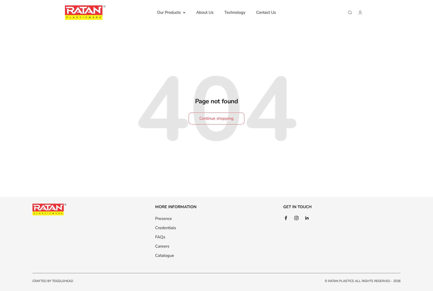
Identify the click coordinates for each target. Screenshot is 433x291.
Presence (163, 218)
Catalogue (164, 255)
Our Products (169, 12)
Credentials (165, 227)
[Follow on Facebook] (285, 218)
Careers (162, 246)
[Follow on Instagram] (296, 218)
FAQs (160, 237)
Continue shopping (216, 118)
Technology (234, 12)
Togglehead (62, 281)
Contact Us (266, 12)
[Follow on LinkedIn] (307, 218)
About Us (205, 12)
